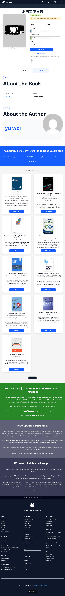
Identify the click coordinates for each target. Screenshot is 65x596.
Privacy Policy (50, 558)
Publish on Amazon (6, 549)
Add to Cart (41, 49)
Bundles (22, 6)
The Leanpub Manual (29, 540)
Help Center (49, 525)
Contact (26, 567)
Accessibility (27, 556)
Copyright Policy (50, 556)
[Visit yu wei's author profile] (53, 124)
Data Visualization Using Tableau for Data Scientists (16, 236)
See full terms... (32, 161)
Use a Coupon (5, 531)
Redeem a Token (5, 533)
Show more (32, 378)
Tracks (36, 6)
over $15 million (29, 411)
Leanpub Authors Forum (30, 538)
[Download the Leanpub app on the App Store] (32, 591)
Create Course (27, 525)
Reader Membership (54, 56)
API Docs (26, 545)
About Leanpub (28, 563)
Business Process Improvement (48, 236)
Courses (29, 6)
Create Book (27, 521)
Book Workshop (5, 558)
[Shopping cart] (55, 2)
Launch (55, 6)
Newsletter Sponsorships (7, 545)
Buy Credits (49, 521)
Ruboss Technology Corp (41, 585)
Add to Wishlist (41, 53)
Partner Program (28, 552)
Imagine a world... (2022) (52, 540)
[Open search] (43, 2)
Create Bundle (27, 523)
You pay (32, 41)
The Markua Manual (29, 543)
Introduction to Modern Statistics (16, 273)
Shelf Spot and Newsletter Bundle (10, 547)
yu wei (15, 48)
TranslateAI (4, 551)
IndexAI (3, 543)
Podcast (48, 6)
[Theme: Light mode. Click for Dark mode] (49, 2)
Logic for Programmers (17, 354)
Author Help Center (29, 536)
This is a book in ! (45, 18)
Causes (26, 554)
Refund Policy (49, 560)
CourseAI (3, 540)
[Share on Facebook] (9, 96)
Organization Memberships (8, 567)
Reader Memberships (52, 519)
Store (25, 497)
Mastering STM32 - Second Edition (48, 273)
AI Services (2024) (51, 538)
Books (16, 6)
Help (60, 6)
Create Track (27, 527)
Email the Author (38, 96)
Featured (5, 6)
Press (25, 569)
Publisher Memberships (7, 569)
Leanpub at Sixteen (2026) (53, 536)
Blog (25, 565)
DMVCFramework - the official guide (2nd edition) (48, 194)
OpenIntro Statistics (16, 192)
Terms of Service (50, 554)
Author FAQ (26, 534)
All (11, 6)
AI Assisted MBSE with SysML (17, 313)
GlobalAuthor (4, 542)
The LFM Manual (28, 542)
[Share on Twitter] (6, 96)
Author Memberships (29, 519)
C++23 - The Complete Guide (48, 312)
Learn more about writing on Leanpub (32, 415)
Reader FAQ (49, 523)
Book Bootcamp (5, 560)
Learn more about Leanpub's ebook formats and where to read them (32, 453)
